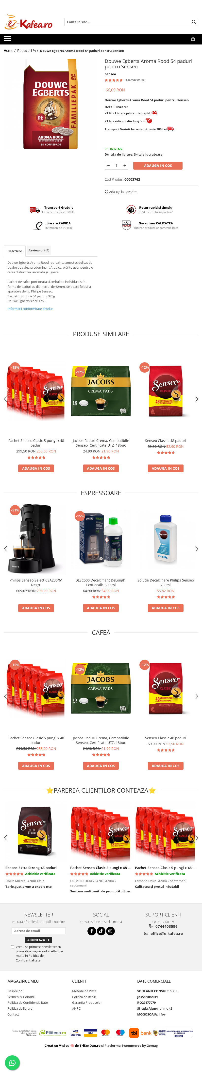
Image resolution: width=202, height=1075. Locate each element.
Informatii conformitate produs (30, 308)
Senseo (110, 74)
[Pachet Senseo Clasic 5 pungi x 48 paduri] (36, 391)
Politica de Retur (84, 997)
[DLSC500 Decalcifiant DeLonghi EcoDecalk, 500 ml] (101, 539)
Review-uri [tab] (39, 250)
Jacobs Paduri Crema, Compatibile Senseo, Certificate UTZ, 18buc (101, 443)
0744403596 (166, 926)
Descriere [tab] (14, 251)
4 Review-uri (135, 80)
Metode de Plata (84, 991)
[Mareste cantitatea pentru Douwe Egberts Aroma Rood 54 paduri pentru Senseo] (124, 166)
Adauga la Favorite (122, 191)
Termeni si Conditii (20, 997)
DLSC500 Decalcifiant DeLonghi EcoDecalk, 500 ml (100, 582)
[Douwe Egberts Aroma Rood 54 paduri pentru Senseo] (50, 103)
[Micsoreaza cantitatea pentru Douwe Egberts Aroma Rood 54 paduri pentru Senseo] (108, 166)
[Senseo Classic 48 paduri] (166, 391)
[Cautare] (193, 22)
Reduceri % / (28, 50)
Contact (13, 1014)
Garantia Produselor (87, 1002)
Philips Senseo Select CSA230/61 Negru (36, 582)
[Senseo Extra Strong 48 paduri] (36, 832)
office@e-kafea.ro (166, 933)
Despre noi (15, 991)
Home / (10, 50)
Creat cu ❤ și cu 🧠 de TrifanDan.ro (73, 1045)
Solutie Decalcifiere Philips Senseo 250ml (165, 582)
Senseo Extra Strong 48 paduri (31, 867)
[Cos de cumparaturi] (193, 39)
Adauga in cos (158, 165)
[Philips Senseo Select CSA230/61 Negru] (36, 539)
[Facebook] (91, 931)
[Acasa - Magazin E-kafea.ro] (28, 22)
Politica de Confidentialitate (30, 957)
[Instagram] (110, 931)
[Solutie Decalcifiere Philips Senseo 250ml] (166, 539)
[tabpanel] (50, 103)
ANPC (76, 1008)
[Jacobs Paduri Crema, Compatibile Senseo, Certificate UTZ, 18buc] (101, 391)
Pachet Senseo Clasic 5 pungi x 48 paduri (36, 443)
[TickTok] (101, 931)
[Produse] (8, 40)
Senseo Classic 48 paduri (165, 440)
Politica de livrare (19, 1008)
